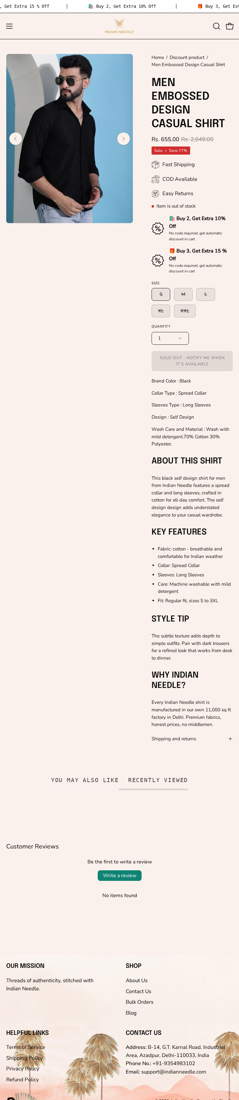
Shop (134, 966)
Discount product (187, 57)
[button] (216, 26)
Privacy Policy (22, 1068)
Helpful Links (27, 1033)
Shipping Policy (24, 1057)
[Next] (123, 138)
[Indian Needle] (119, 26)
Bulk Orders (139, 1002)
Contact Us (138, 991)
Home (158, 57)
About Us (137, 980)
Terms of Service (25, 1047)
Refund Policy (22, 1079)
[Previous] (15, 138)
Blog (131, 1012)
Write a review (119, 875)
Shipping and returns (174, 739)
